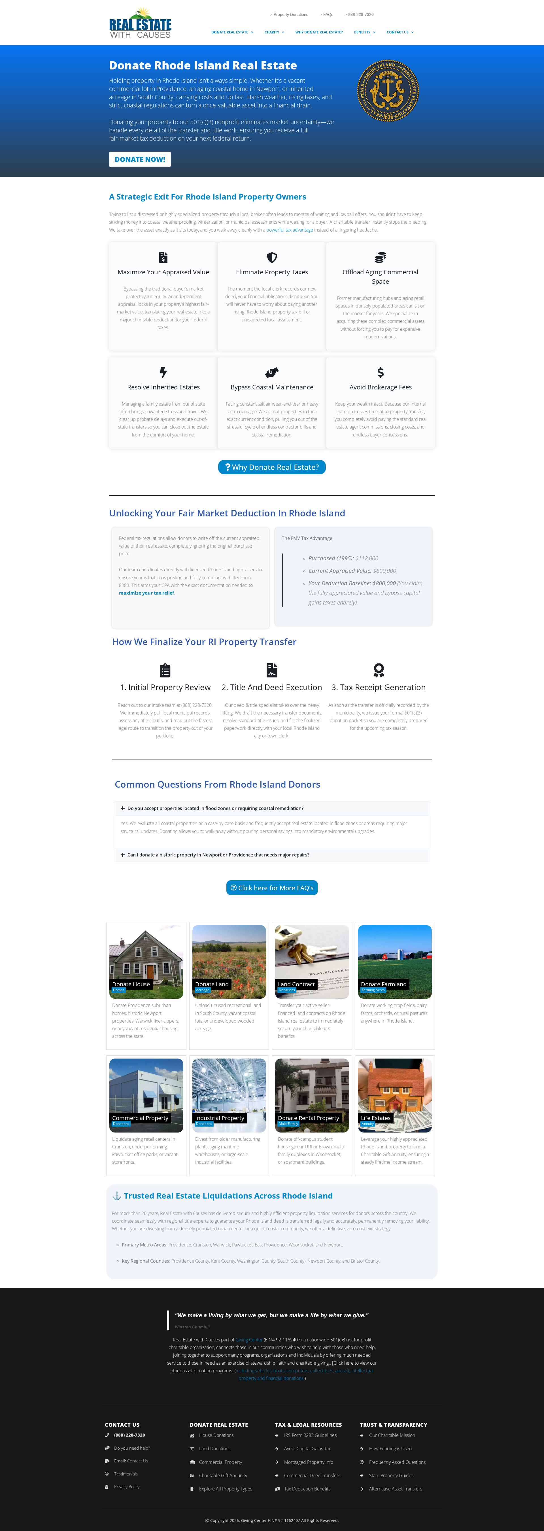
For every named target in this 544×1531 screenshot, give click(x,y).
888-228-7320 (361, 14)
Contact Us (398, 32)
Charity (272, 32)
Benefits (362, 32)
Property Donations (291, 14)
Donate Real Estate (229, 32)
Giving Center (249, 1340)
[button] (272, 808)
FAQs (328, 14)
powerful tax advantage (289, 230)
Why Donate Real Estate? (319, 32)
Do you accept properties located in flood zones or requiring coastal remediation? (215, 808)
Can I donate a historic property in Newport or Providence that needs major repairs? (218, 855)
